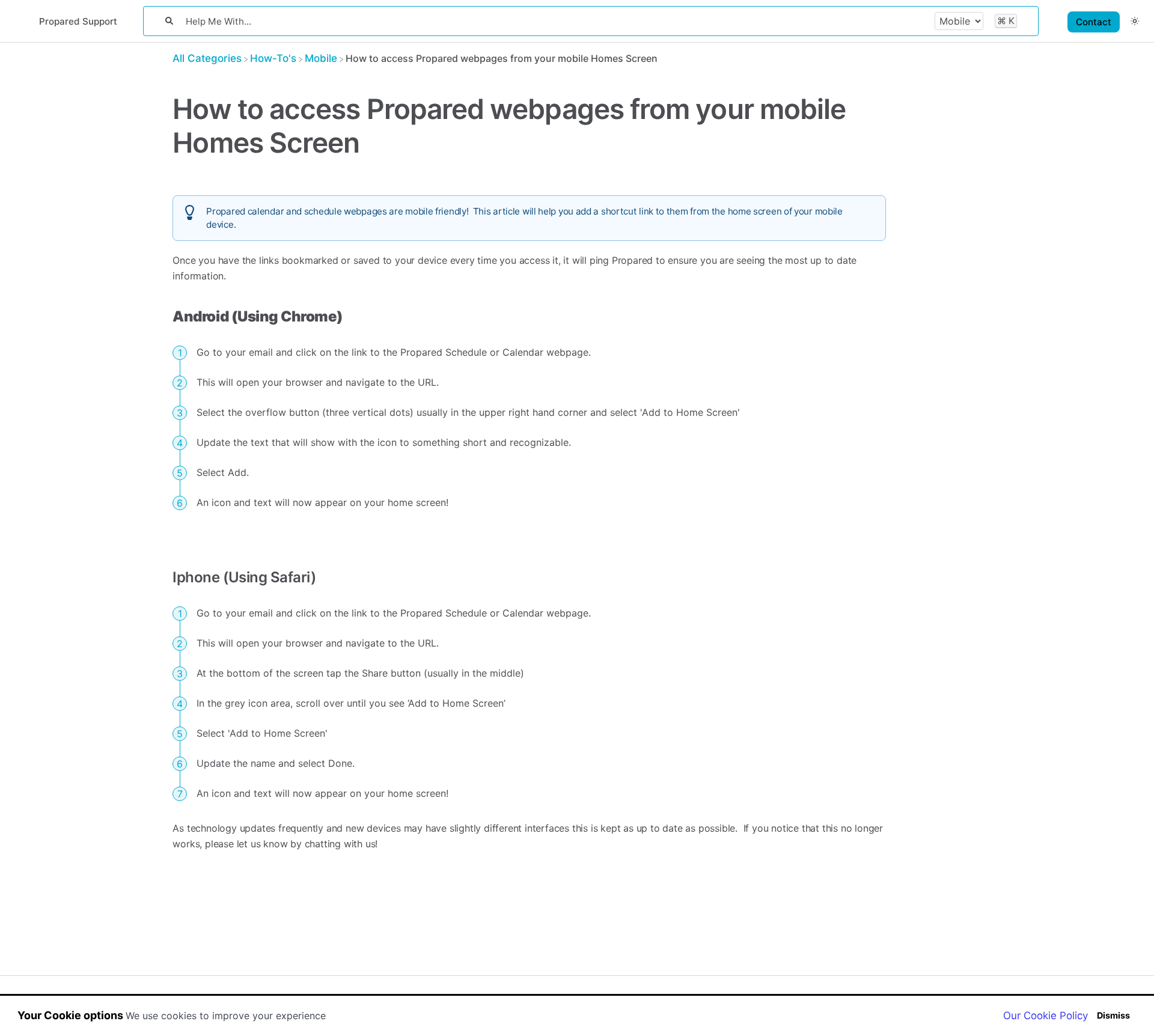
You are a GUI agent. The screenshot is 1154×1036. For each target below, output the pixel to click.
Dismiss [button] (1113, 1015)
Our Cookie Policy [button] (1045, 1016)
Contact (1093, 22)
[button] (1135, 20)
